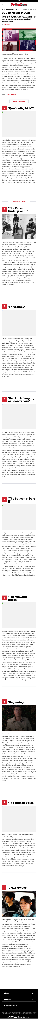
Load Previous (19, 101)
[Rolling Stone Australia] (19, 5)
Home (3, 9)
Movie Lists (15, 9)
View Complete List (19, 201)
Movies (8, 9)
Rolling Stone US (11, 94)
